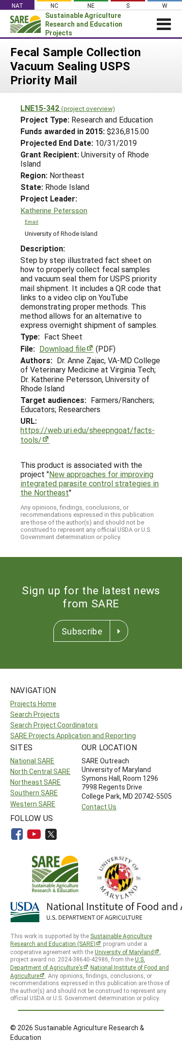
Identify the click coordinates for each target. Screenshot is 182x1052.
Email (31, 221)
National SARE (32, 760)
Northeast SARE (35, 782)
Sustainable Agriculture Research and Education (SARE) (81, 940)
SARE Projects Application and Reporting (73, 735)
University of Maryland (124, 952)
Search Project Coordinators (54, 724)
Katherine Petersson (53, 210)
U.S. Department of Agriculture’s (77, 963)
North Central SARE (40, 771)
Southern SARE (34, 792)
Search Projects (35, 714)
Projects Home (33, 703)
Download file (62, 348)
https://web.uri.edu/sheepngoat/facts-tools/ (87, 435)
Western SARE (32, 803)
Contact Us (99, 806)
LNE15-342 (67, 108)
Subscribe (82, 631)
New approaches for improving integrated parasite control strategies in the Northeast (89, 483)
